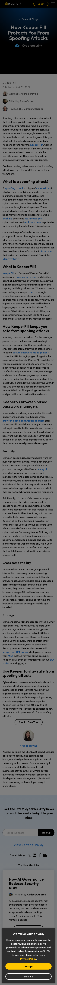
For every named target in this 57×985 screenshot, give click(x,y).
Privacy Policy (28, 958)
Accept (28, 966)
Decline (28, 976)
